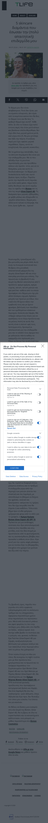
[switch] (39, 394)
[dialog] (24, 411)
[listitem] (24, 388)
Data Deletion (11, 476)
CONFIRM (14, 468)
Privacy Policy (37, 476)
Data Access (24, 476)
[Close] (43, 346)
